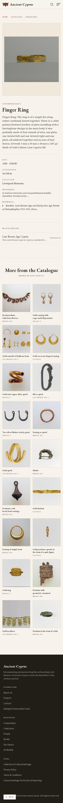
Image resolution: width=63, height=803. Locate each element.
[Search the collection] (52, 4)
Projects (7, 698)
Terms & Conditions (13, 775)
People (7, 733)
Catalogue (16, 17)
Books (7, 739)
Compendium (10, 723)
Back (11, 797)
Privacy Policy (10, 769)
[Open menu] (58, 4)
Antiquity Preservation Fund (17, 708)
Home (5, 17)
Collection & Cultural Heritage (17, 764)
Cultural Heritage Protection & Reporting (23, 780)
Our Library (9, 744)
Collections (9, 728)
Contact (7, 703)
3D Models (8, 750)
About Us (8, 692)
